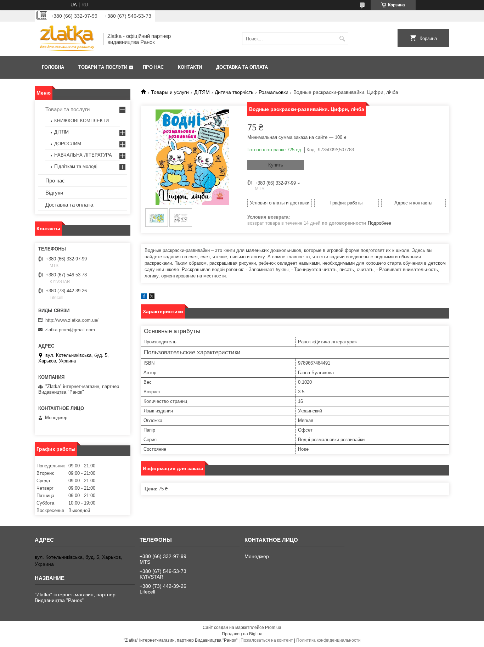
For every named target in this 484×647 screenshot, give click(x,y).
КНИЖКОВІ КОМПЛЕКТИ (81, 120)
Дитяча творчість (234, 92)
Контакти (190, 67)
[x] (151, 297)
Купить (275, 165)
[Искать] (342, 39)
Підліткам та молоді (75, 166)
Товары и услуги (170, 92)
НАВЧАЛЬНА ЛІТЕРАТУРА (83, 155)
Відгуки (54, 193)
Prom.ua (273, 627)
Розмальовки (273, 92)
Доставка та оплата (242, 67)
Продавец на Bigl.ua (242, 633)
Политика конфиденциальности (328, 640)
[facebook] (144, 297)
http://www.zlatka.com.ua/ (72, 320)
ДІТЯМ (202, 92)
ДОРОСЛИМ (67, 143)
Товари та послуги (102, 67)
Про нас (153, 67)
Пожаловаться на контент (267, 640)
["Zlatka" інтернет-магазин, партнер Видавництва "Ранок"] (67, 38)
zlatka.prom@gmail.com (70, 329)
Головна (53, 67)
